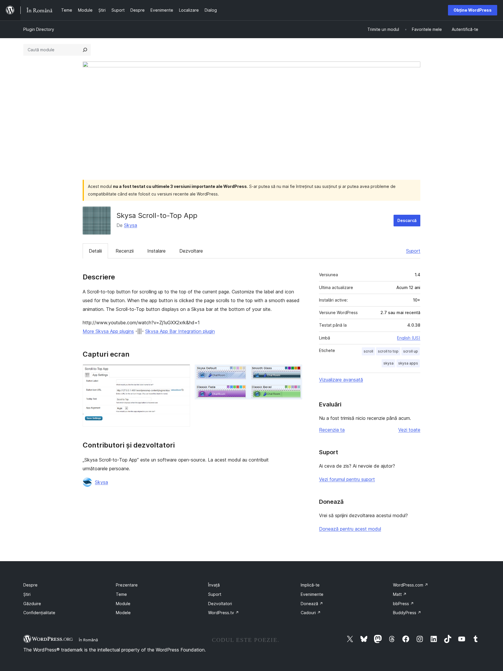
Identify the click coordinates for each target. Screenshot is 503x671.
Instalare (156, 251)
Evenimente (312, 594)
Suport (413, 251)
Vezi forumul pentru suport (347, 479)
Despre (30, 584)
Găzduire (32, 603)
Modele (123, 612)
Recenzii (125, 251)
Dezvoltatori (220, 603)
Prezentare (127, 584)
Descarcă (407, 220)
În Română (88, 639)
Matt (400, 594)
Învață (214, 584)
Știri (27, 594)
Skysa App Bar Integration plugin (180, 331)
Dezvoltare (191, 251)
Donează (312, 603)
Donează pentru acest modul (350, 529)
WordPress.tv (223, 612)
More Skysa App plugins (108, 331)
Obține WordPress (473, 10)
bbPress (403, 603)
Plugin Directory (38, 29)
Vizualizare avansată (341, 380)
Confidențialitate (39, 612)
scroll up (410, 351)
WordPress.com (410, 584)
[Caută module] (85, 50)
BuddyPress (407, 612)
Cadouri (311, 612)
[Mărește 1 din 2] (182, 372)
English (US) (408, 337)
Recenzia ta (332, 430)
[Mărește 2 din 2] (294, 372)
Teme (121, 594)
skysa (388, 363)
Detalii (95, 251)
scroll (368, 351)
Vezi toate (409, 430)
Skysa (130, 225)
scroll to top (388, 351)
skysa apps (408, 363)
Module (123, 603)
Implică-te (310, 584)
